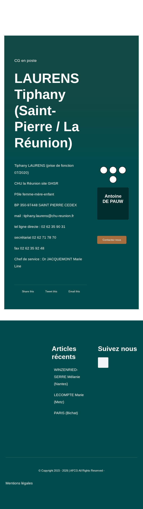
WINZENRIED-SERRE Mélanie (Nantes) (67, 377)
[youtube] (113, 179)
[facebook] (122, 170)
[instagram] (113, 170)
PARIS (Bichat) (66, 413)
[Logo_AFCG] (20, 346)
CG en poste (25, 60)
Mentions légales (19, 483)
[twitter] (103, 170)
